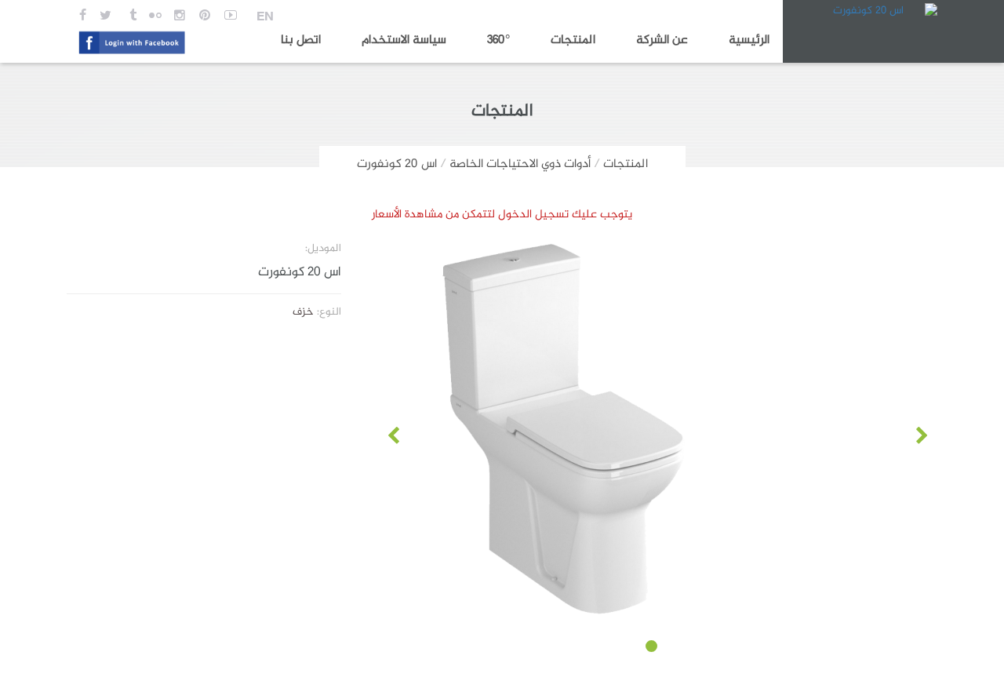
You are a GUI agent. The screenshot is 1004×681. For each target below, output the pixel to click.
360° (498, 40)
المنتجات (573, 40)
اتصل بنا (301, 40)
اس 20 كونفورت (397, 164)
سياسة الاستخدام (404, 40)
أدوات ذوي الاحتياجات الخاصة (520, 164)
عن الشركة (662, 40)
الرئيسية (749, 40)
